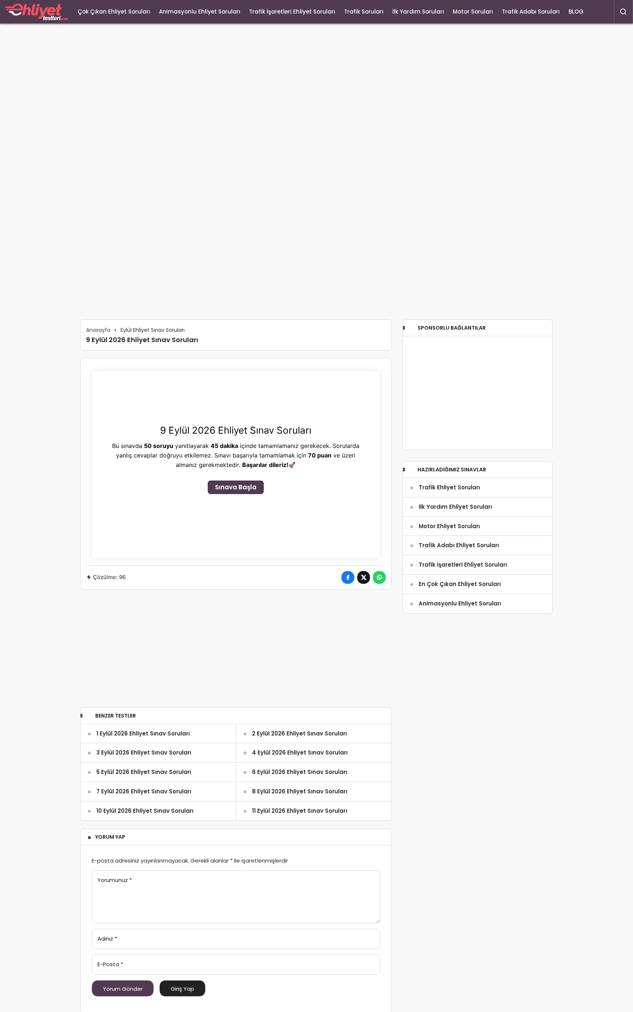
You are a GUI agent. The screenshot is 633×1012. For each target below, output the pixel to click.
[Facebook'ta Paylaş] (347, 577)
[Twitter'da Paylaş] (363, 577)
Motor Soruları (473, 11)
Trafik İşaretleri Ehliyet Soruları (292, 11)
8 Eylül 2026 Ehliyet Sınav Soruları (299, 791)
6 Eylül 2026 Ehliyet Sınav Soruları (299, 772)
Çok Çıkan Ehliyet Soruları (114, 11)
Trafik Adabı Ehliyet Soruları (459, 545)
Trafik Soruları (364, 11)
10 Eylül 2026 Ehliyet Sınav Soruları (144, 811)
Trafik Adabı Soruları (531, 11)
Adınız (107, 938)
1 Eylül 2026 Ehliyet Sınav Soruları (143, 733)
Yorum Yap (110, 837)
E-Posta (110, 964)
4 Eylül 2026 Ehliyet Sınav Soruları (300, 752)
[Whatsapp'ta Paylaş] (379, 577)
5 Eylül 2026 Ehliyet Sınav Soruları (143, 772)
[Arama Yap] (623, 11)
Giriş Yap (182, 989)
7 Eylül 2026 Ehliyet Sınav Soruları (143, 791)
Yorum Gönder (122, 989)
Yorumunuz (114, 880)
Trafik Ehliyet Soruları (449, 487)
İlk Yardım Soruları (418, 11)
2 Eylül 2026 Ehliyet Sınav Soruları (299, 733)
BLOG (576, 11)
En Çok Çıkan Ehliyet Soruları (460, 584)
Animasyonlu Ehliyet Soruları (199, 11)
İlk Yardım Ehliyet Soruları (455, 507)
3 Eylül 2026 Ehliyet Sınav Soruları (143, 752)
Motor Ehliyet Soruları (449, 526)
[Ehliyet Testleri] (36, 12)
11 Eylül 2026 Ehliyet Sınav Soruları (299, 811)
